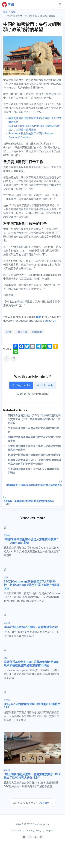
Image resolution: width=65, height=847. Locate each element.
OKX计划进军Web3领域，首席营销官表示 (31, 627)
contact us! (49, 320)
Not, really (46, 385)
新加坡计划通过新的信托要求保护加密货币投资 (34, 454)
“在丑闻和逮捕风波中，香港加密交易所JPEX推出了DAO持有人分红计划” (32, 776)
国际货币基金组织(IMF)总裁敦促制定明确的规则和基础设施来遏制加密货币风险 (31, 663)
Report (49, 830)
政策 (13, 12)
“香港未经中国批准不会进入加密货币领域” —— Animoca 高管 (31, 541)
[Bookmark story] (6, 358)
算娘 (38, 316)
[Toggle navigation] (60, 4)
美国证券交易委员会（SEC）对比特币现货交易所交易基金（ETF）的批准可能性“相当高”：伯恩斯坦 (34, 419)
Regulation (37, 332)
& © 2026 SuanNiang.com (34, 824)
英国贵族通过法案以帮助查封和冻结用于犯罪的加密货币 (34, 485)
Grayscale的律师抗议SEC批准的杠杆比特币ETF (32, 705)
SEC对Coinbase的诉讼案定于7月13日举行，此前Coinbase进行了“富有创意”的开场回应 (31, 585)
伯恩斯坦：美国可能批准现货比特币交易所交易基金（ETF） (28, 502)
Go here (44, 802)
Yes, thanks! (22, 385)
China (8, 332)
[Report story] (13, 358)
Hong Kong (22, 332)
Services (16, 830)
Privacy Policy (34, 830)
